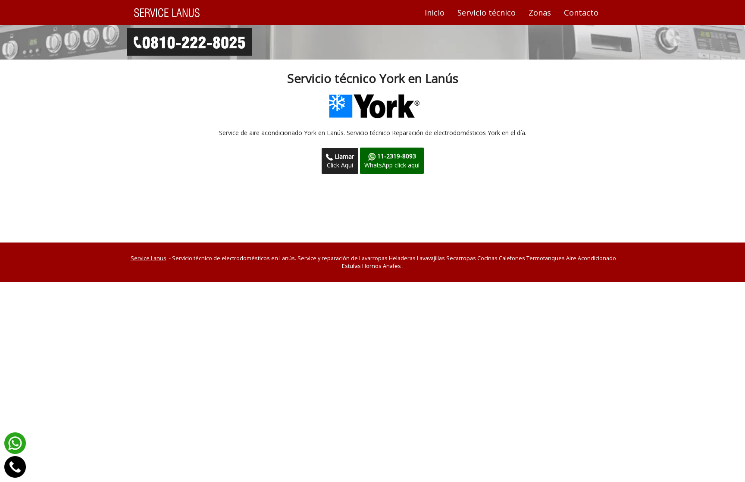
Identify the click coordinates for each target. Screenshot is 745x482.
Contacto (581, 12)
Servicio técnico (486, 12)
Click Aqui (340, 160)
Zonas (540, 12)
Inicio (438, 12)
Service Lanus (148, 258)
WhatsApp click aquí (391, 160)
